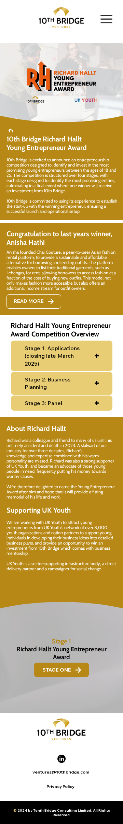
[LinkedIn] (61, 759)
